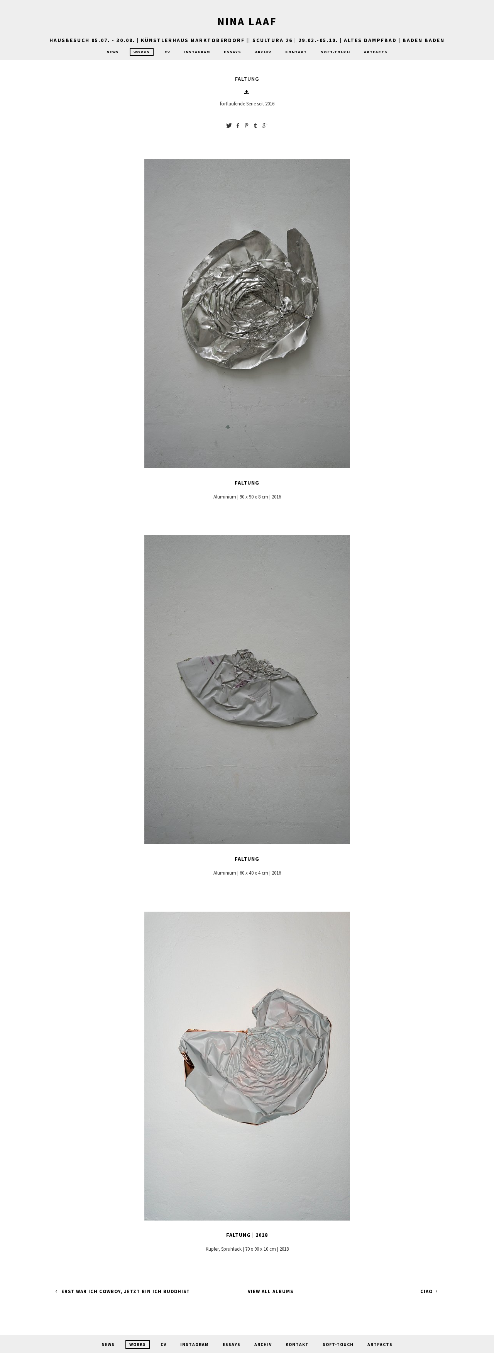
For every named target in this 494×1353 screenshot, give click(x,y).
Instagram (197, 51)
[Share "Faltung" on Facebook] (237, 125)
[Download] (247, 92)
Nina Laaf (247, 21)
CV (167, 51)
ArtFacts (375, 51)
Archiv (263, 51)
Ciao (427, 1291)
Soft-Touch (335, 51)
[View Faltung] (247, 468)
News (113, 51)
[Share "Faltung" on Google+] (265, 125)
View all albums (270, 1291)
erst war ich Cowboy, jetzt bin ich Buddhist (125, 1291)
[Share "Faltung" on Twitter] (228, 125)
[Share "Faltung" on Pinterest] (246, 125)
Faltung (247, 482)
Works (142, 51)
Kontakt (296, 51)
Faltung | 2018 (247, 1234)
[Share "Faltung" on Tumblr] (255, 125)
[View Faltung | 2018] (247, 1220)
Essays (232, 51)
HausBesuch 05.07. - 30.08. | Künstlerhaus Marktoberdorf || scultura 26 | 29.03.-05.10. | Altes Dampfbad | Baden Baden (247, 40)
